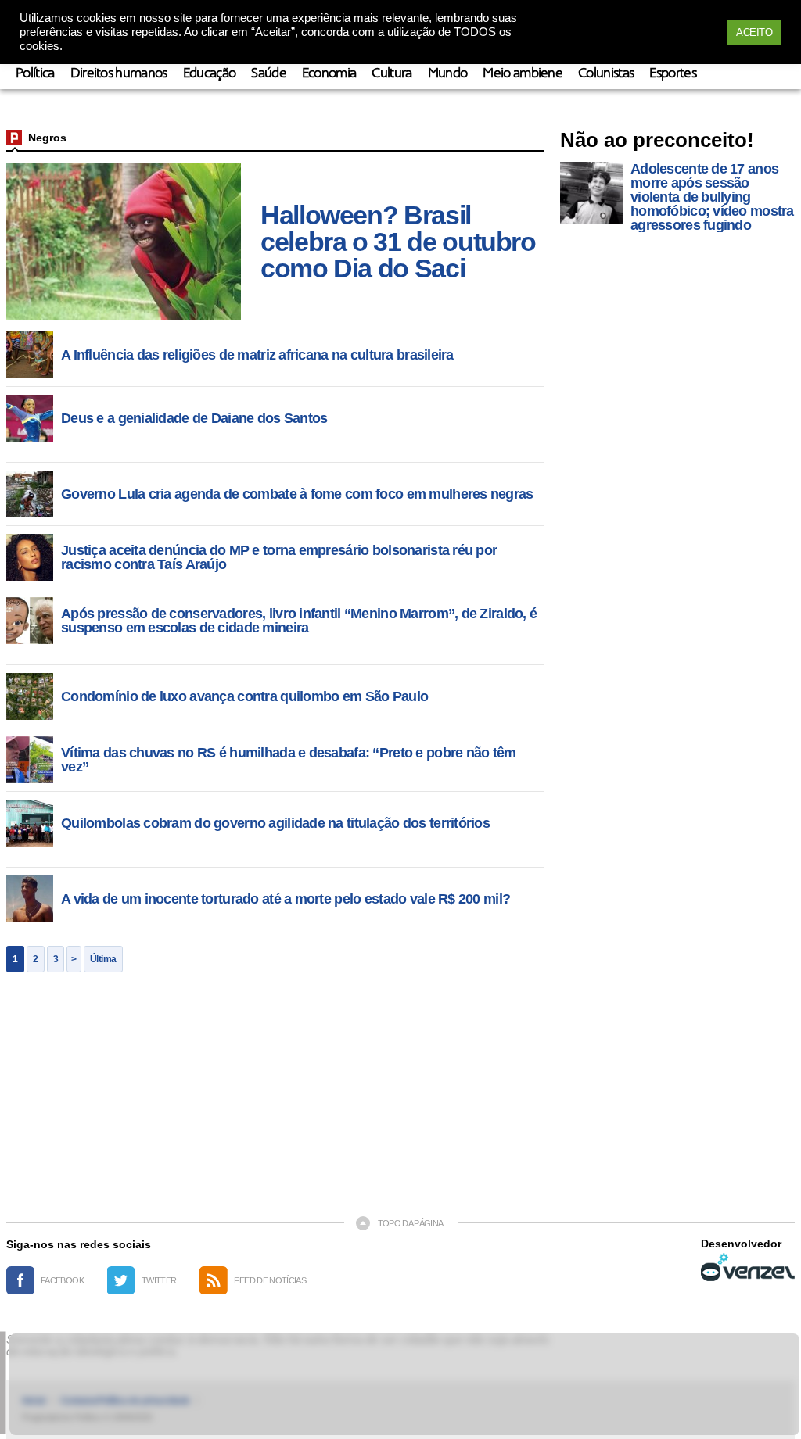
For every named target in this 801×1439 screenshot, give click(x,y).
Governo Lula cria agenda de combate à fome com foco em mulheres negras (297, 494)
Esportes (672, 74)
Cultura (391, 74)
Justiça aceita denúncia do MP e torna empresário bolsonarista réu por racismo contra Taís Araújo (279, 557)
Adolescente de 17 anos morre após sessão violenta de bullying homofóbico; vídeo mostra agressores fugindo (712, 197)
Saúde (268, 74)
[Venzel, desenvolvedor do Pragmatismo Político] (748, 1267)
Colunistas (606, 74)
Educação (209, 74)
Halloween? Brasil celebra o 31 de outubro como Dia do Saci (398, 241)
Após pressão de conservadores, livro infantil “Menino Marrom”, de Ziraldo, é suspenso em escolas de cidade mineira (299, 621)
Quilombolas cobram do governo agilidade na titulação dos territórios (275, 823)
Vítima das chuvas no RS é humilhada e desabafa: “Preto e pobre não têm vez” (288, 760)
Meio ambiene (522, 74)
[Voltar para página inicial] (14, 137)
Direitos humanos (118, 74)
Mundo (448, 74)
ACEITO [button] (754, 32)
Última (103, 959)
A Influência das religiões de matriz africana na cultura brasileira (257, 355)
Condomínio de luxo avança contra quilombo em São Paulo (244, 696)
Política (35, 74)
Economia (329, 74)
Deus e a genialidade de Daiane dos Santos (194, 418)
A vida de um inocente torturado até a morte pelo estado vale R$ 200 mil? (285, 899)
